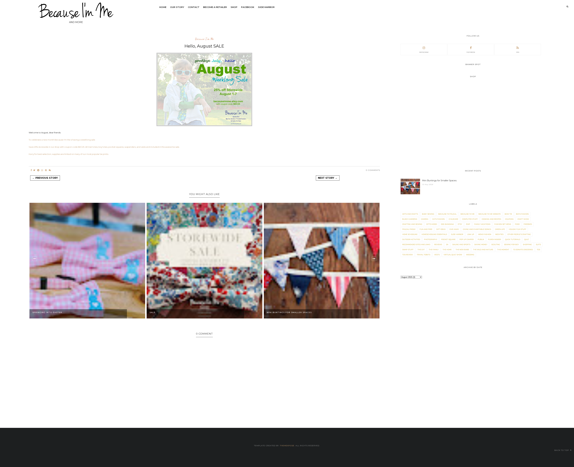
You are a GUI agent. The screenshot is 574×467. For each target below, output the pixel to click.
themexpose (287, 445)
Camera (424, 219)
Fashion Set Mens (502, 224)
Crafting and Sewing (412, 224)
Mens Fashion (484, 234)
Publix (481, 239)
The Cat (421, 250)
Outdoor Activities (411, 239)
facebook (471, 52)
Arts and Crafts (410, 214)
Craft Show (523, 219)
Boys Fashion (522, 214)
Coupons (509, 219)
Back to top (562, 450)
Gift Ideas (440, 229)
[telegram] (38, 170)
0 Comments (373, 170)
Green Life (500, 229)
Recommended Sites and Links (416, 244)
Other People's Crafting (519, 234)
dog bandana (447, 224)
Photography (430, 239)
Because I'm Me (204, 39)
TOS (538, 250)
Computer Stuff (470, 219)
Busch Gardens (409, 219)
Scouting (495, 244)
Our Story (177, 7)
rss (517, 52)
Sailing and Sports (461, 244)
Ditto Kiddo (431, 224)
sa (447, 244)
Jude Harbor (266, 7)
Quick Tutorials (512, 239)
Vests (437, 255)
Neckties (499, 234)
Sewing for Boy (511, 244)
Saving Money (480, 244)
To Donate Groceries (523, 250)
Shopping (527, 244)
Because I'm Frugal (447, 214)
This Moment (503, 250)
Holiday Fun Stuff (517, 229)
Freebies (528, 224)
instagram (423, 52)
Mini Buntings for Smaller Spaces (289, 312)
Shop (234, 7)
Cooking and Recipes (491, 219)
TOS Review (407, 255)
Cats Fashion (438, 219)
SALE (152, 312)
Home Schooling (409, 234)
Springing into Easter (47, 312)
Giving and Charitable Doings (477, 229)
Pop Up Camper (466, 239)
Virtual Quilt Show (453, 255)
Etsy (460, 224)
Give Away (454, 229)
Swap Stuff (407, 250)
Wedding (470, 255)
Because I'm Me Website (489, 214)
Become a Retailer (215, 7)
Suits (538, 244)
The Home (447, 250)
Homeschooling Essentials (434, 234)
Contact (193, 7)
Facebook (247, 7)
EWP (468, 224)
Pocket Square (448, 239)
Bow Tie (508, 214)
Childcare (453, 219)
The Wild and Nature (483, 250)
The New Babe (462, 250)
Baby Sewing (428, 214)
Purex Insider (494, 239)
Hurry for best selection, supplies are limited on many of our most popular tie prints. (69, 154)
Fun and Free (426, 229)
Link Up (470, 234)
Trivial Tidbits (423, 255)
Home (162, 7)
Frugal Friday (409, 229)
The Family (434, 250)
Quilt (526, 239)
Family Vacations (482, 224)
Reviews (438, 244)
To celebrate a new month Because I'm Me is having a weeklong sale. (62, 140)
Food (517, 224)
